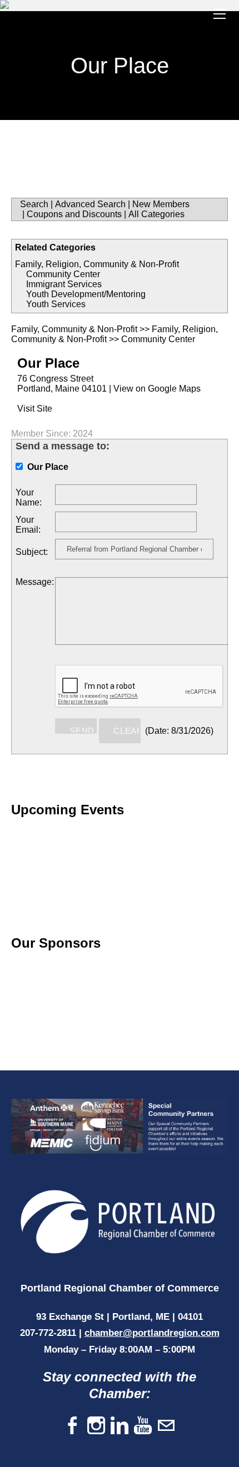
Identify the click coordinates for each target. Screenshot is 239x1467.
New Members (161, 204)
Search (34, 204)
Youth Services (56, 304)
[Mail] (166, 1426)
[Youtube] (143, 1426)
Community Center (63, 274)
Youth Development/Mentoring (86, 294)
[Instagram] (96, 1426)
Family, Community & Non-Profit (74, 329)
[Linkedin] (119, 1426)
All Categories (156, 214)
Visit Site (34, 408)
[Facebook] (73, 1426)
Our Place (48, 363)
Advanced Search (90, 204)
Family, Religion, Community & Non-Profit (97, 264)
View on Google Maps (157, 388)
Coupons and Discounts (74, 214)
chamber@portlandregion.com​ (152, 1333)
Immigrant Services (64, 284)
